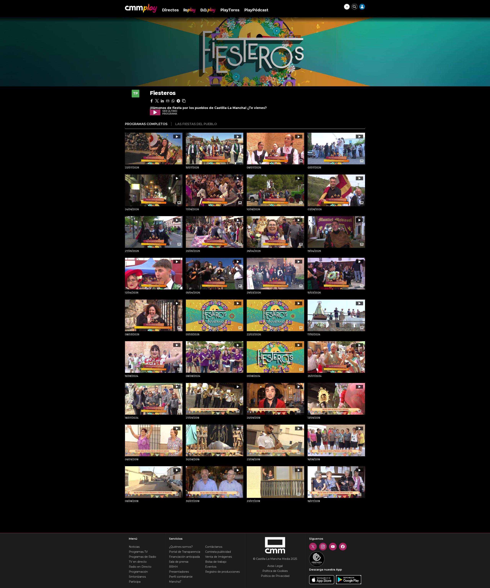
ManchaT (175, 581)
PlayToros (229, 10)
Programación (138, 571)
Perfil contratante (181, 576)
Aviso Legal (275, 566)
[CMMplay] (141, 8)
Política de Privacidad (275, 576)
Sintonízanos (137, 576)
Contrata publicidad (218, 551)
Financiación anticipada (184, 556)
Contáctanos (213, 546)
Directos (170, 10)
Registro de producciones (222, 571)
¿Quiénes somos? (181, 546)
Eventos (210, 566)
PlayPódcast (256, 10)
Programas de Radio (142, 556)
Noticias (134, 546)
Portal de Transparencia (184, 551)
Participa (134, 581)
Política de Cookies (275, 571)
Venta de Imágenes (218, 556)
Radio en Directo (140, 566)
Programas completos (146, 124)
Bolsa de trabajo (215, 561)
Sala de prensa (178, 561)
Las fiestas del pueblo (196, 124)
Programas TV (138, 551)
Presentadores (179, 571)
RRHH (173, 566)
